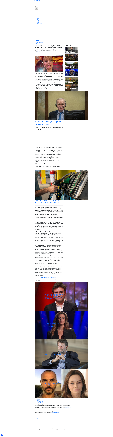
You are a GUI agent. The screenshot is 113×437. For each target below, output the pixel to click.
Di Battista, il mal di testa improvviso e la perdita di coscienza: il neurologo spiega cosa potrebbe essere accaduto (54, 296)
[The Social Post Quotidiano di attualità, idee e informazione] (61, 12)
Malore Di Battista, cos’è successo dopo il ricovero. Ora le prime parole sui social (71, 74)
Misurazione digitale (40, 401)
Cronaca (38, 20)
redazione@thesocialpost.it (55, 412)
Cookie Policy (41, 404)
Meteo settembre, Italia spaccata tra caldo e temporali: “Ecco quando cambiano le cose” (71, 89)
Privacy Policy (37, 404)
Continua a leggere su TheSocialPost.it (49, 277)
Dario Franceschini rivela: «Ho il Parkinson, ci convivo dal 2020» (53, 353)
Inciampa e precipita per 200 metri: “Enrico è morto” (70, 82)
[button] (2, 435)
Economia (38, 22)
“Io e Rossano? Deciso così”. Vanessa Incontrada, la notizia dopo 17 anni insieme (54, 325)
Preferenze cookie (40, 402)
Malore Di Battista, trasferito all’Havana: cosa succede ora (70, 52)
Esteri (37, 19)
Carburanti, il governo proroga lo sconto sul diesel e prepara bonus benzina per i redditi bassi (48, 202)
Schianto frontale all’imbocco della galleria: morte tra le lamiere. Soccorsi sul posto (70, 66)
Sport (37, 24)
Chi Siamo (38, 399)
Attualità (38, 21)
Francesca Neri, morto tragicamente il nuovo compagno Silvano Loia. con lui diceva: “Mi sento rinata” (54, 383)
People (37, 52)
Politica (38, 18)
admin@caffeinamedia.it (68, 407)
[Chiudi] (36, 8)
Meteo (66, 87)
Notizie (66, 80)
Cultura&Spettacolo (40, 23)
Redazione (39, 51)
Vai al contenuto (37, 0)
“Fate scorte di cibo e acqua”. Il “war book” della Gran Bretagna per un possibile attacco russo (71, 59)
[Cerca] (35, 6)
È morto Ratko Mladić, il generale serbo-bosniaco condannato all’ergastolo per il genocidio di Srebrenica (48, 122)
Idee (37, 17)
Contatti (38, 400)
